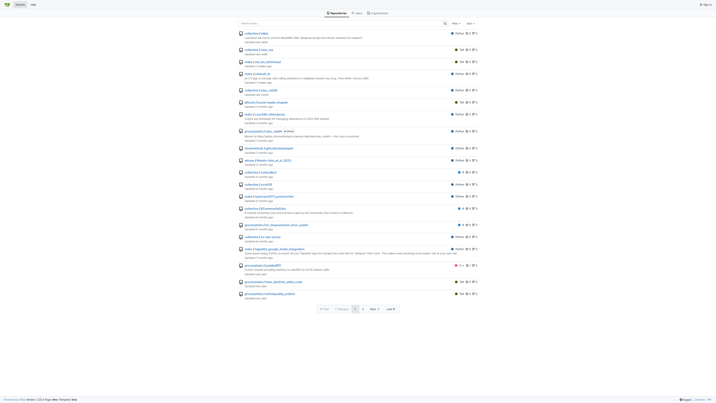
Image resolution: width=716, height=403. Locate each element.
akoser (249, 160)
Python (460, 33)
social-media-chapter (272, 102)
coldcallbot (269, 172)
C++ (461, 265)
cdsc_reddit (269, 90)
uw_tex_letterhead (268, 62)
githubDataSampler (279, 148)
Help (33, 4)
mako (248, 62)
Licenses (699, 399)
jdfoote (250, 102)
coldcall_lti (262, 74)
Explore (20, 4)
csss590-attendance (270, 114)
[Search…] (445, 23)
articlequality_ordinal (280, 294)
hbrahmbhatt (254, 148)
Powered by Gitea (15, 399)
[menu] (686, 399)
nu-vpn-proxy (271, 237)
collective (251, 33)
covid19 (266, 184)
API (709, 399)
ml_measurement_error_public (286, 225)
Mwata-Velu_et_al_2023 (274, 160)
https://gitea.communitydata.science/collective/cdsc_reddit (293, 136)
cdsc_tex (267, 50)
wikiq (264, 33)
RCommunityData (273, 208)
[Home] (7, 4)
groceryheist (254, 131)
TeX (461, 49)
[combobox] (457, 23)
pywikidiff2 (273, 265)
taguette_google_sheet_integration (280, 249)
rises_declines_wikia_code (283, 282)
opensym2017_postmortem (274, 196)
